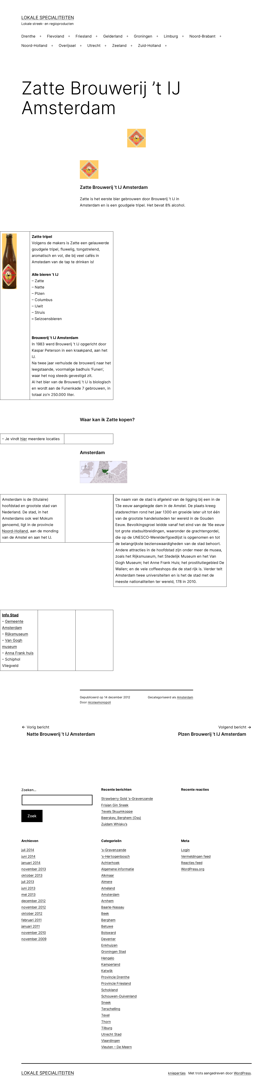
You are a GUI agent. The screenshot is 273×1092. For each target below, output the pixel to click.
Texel (105, 1015)
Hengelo (107, 958)
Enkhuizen (109, 945)
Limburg (171, 36)
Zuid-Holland (149, 45)
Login (185, 850)
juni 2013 (28, 888)
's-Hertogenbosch (115, 856)
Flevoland (55, 36)
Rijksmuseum (16, 634)
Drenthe (28, 36)
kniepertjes (177, 1073)
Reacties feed (191, 863)
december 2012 (33, 901)
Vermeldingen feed (196, 856)
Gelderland (112, 36)
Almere (106, 882)
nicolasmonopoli (99, 702)
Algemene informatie (117, 869)
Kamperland (110, 964)
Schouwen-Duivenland (119, 996)
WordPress (242, 1073)
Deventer (108, 939)
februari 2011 (31, 920)
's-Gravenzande (113, 850)
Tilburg (106, 1028)
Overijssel (67, 45)
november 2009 (33, 939)
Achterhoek (110, 863)
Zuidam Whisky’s (114, 824)
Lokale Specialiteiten (47, 17)
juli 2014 (27, 850)
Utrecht (93, 45)
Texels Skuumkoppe (117, 811)
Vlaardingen (110, 1041)
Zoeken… (28, 790)
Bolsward (108, 933)
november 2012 (33, 907)
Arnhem (107, 901)
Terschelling (110, 1009)
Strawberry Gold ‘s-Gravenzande (127, 799)
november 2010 (33, 933)
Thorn (106, 1022)
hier (23, 439)
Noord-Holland (34, 45)
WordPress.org (192, 869)
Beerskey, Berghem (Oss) (121, 818)
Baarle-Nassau (112, 907)
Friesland (84, 36)
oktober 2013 (31, 875)
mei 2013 (28, 894)
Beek (105, 913)
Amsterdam (185, 697)
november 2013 (33, 869)
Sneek (106, 1002)
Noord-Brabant (202, 36)
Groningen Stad (113, 952)
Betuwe (107, 926)
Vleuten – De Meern (116, 1047)
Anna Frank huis (19, 653)
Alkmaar (107, 875)
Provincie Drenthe (115, 977)
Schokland (109, 990)
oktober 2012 (31, 913)
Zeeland (119, 45)
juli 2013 (27, 882)
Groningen (143, 36)
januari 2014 (30, 863)
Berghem (108, 920)
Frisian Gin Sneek (115, 805)
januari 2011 (30, 926)
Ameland (108, 888)
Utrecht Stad (111, 1034)
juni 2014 (28, 856)
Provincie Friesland (116, 983)
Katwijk (107, 971)
